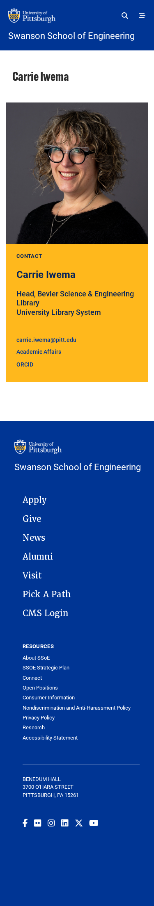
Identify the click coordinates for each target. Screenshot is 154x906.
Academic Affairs (38, 351)
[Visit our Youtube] (94, 822)
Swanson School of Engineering (71, 35)
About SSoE (36, 657)
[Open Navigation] (142, 15)
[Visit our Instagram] (51, 822)
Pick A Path (47, 594)
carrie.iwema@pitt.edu (46, 340)
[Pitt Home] (77, 19)
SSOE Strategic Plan (46, 667)
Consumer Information (49, 697)
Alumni (38, 556)
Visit (32, 575)
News (34, 538)
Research (34, 727)
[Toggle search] (126, 15)
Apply (35, 500)
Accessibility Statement (50, 737)
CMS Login (46, 613)
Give (32, 519)
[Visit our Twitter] (79, 822)
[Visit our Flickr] (37, 822)
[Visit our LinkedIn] (65, 822)
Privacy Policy (39, 717)
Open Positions (40, 687)
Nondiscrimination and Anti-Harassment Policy (77, 707)
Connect (32, 677)
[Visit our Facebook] (25, 822)
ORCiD (24, 364)
